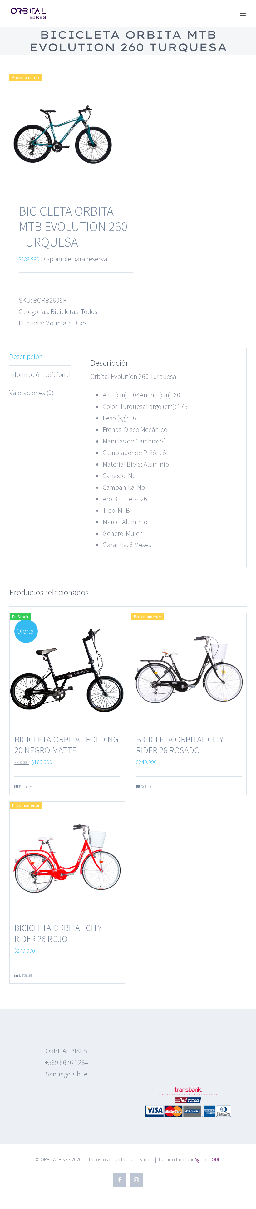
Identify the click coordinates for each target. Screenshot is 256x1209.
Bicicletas (64, 311)
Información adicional (40, 374)
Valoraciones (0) (31, 392)
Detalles (25, 786)
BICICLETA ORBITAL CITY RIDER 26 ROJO (58, 933)
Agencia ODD (207, 1159)
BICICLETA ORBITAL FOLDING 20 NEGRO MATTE (66, 745)
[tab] (40, 357)
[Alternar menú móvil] (243, 14)
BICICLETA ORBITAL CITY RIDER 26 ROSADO (180, 745)
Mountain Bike (65, 323)
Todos (89, 311)
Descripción (26, 356)
